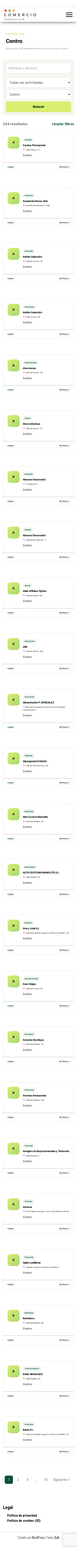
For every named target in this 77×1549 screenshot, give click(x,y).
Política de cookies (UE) (23, 1521)
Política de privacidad (22, 1515)
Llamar (11, 167)
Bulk (56, 1537)
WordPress (38, 1537)
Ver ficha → (64, 167)
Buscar (38, 106)
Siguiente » (61, 1479)
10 (46, 1479)
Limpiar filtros (63, 124)
